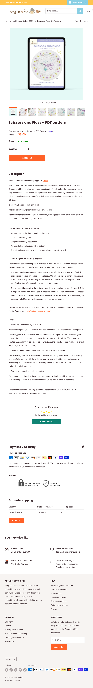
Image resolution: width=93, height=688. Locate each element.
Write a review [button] (46, 422)
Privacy (54, 609)
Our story (9, 622)
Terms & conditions (59, 601)
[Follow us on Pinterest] (15, 670)
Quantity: (13, 149)
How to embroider (58, 597)
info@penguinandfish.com (62, 585)
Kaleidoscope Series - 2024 (22, 21)
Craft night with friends (14, 637)
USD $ (8, 659)
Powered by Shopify (12, 680)
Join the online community (16, 634)
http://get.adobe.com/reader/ (38, 311)
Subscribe (58, 647)
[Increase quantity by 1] (36, 149)
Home (7, 21)
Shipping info (56, 593)
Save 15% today (79, 2)
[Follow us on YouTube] (20, 670)
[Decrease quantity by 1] (20, 149)
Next (84, 21)
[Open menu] (6, 11)
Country (12, 507)
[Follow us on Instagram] (11, 670)
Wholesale (9, 641)
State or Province (45, 507)
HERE (45, 180)
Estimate (16, 520)
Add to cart (27, 158)
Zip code (69, 507)
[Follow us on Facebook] (6, 670)
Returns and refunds (59, 605)
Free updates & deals (14, 630)
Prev (76, 21)
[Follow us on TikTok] (25, 670)
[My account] (88, 11)
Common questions (59, 589)
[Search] (80, 11)
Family (8, 626)
